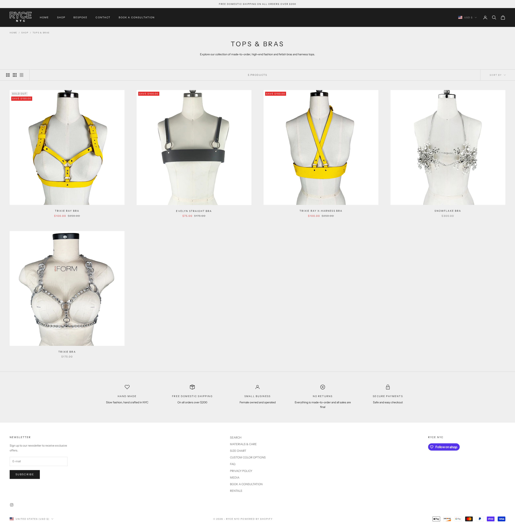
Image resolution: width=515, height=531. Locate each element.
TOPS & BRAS (41, 32)
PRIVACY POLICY (241, 471)
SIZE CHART (238, 451)
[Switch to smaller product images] (14, 75)
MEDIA (234, 477)
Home (13, 32)
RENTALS (236, 491)
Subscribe (24, 474)
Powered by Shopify (257, 519)
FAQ (232, 464)
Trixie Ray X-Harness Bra (321, 210)
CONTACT (103, 17)
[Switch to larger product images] (8, 75)
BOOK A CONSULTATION (137, 17)
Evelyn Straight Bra (194, 211)
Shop (24, 32)
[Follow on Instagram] (12, 505)
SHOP (61, 17)
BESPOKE (80, 17)
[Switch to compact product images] (21, 75)
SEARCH (235, 437)
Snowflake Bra (448, 210)
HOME (44, 17)
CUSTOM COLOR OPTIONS (248, 457)
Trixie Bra (67, 351)
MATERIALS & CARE (243, 444)
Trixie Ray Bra (67, 210)
